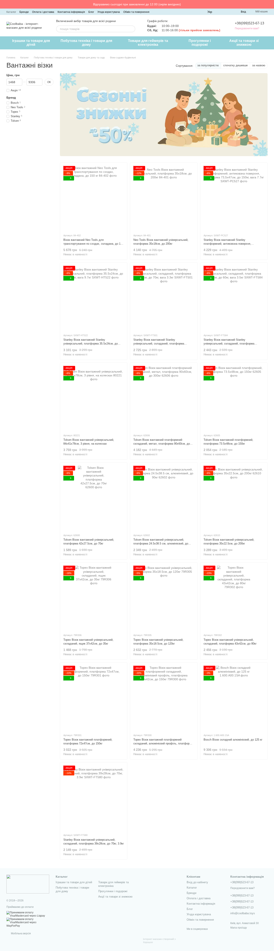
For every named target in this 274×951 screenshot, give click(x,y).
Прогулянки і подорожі (200, 42)
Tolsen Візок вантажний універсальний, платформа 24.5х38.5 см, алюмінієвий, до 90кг (160, 543)
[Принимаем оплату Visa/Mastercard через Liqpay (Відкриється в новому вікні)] (27, 914)
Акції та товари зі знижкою (244, 42)
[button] (270, 4)
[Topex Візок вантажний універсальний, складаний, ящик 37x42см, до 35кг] (93, 598)
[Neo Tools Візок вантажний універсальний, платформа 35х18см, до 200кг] (163, 198)
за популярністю (208, 65)
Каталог (11, 11)
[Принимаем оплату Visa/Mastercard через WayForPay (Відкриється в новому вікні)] (27, 922)
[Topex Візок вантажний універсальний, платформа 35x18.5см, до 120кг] (163, 598)
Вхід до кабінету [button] (197, 882)
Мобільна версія (20, 933)
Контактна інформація (71, 11)
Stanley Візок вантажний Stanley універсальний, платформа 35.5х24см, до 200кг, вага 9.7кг (90, 343)
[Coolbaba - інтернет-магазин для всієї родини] (27, 883)
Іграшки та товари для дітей (31, 42)
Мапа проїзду (238, 927)
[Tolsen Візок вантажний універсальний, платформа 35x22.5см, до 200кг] (234, 498)
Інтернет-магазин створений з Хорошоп (159, 940)
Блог (91, 11)
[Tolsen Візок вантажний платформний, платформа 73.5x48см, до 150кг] (234, 398)
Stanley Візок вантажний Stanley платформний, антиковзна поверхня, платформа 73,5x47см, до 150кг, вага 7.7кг (231, 243)
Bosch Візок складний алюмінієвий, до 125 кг (233, 739)
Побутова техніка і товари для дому (86, 42)
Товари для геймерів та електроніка (148, 42)
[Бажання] (229, 11)
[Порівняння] (222, 11)
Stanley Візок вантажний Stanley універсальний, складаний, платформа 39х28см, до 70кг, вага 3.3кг (158, 343)
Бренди (24, 11)
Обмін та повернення (136, 11)
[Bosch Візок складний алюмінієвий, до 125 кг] (234, 698)
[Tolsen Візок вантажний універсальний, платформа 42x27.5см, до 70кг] (93, 498)
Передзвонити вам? (247, 28)
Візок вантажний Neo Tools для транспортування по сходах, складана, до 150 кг (93, 243)
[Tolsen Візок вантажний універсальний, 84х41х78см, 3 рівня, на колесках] (93, 398)
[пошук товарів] (131, 28)
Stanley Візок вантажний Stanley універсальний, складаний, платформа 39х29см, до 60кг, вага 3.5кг (229, 343)
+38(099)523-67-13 (249, 23)
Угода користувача (108, 11)
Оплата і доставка (43, 11)
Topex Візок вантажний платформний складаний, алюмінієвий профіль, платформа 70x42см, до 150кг (163, 743)
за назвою (258, 65)
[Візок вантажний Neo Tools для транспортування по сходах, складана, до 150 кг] (93, 198)
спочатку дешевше (235, 65)
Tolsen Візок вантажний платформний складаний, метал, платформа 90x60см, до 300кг (161, 443)
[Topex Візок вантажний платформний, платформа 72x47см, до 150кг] (93, 698)
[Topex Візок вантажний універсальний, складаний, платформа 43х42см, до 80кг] (234, 598)
